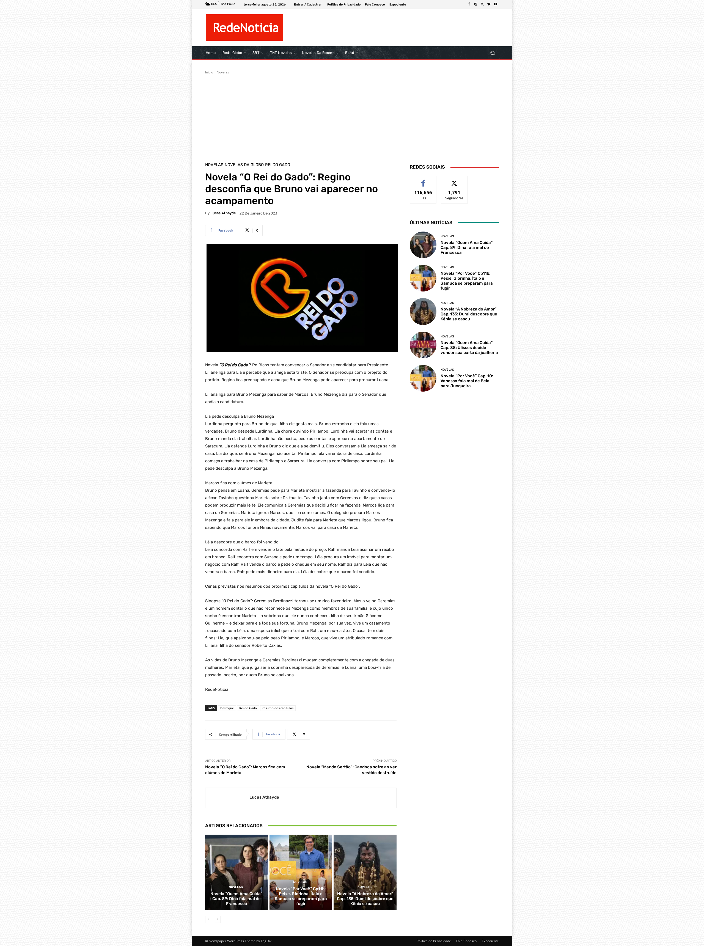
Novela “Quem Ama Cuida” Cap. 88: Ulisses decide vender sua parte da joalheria (469, 347)
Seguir (454, 180)
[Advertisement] (352, 116)
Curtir (423, 180)
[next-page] (217, 919)
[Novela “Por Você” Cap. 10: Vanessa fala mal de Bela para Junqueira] (423, 378)
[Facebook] (469, 4)
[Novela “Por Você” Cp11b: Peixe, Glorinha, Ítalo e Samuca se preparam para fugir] (301, 872)
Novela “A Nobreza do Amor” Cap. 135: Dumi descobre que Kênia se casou (365, 898)
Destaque (227, 708)
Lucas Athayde (223, 213)
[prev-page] (208, 919)
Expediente (490, 941)
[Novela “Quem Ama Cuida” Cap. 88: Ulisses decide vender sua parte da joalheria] (423, 345)
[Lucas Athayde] (227, 797)
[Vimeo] (489, 4)
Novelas (223, 72)
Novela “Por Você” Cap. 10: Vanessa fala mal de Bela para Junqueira (467, 380)
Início (209, 72)
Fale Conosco (466, 941)
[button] (492, 52)
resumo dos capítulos (277, 708)
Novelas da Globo (244, 165)
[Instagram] (475, 4)
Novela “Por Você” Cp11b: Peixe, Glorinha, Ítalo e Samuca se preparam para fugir (301, 896)
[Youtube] (495, 4)
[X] (482, 4)
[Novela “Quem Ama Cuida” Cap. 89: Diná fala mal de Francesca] (236, 872)
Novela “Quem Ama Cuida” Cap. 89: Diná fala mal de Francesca (236, 898)
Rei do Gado (277, 165)
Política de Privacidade (434, 941)
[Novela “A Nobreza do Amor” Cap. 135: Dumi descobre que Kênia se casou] (365, 872)
